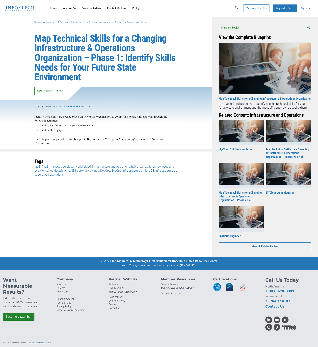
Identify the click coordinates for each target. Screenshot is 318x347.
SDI (73, 170)
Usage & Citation (65, 298)
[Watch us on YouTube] (277, 319)
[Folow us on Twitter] (285, 319)
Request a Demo (285, 8)
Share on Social (229, 27)
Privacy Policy (63, 306)
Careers (60, 287)
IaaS (37, 166)
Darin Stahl (52, 107)
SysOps (116, 170)
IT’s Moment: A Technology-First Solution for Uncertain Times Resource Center (164, 261)
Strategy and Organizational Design (131, 22)
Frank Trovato (67, 107)
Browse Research (170, 284)
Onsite (112, 304)
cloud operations (53, 174)
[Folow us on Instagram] (268, 327)
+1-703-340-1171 (278, 301)
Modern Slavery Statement (70, 310)
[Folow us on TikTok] (277, 327)
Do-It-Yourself (116, 296)
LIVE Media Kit (116, 287)
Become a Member (19, 317)
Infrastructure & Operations (70, 22)
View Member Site (256, 8)
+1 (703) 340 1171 (186, 265)
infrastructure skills (135, 170)
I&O (133, 166)
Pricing (135, 8)
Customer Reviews (91, 8)
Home (53, 8)
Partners (113, 284)
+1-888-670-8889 (279, 291)
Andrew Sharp (83, 107)
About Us (61, 284)
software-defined (88, 170)
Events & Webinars (116, 8)
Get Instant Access (50, 91)
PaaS (45, 166)
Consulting (114, 308)
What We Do (69, 8)
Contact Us (275, 306)
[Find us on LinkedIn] (268, 319)
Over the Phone (117, 300)
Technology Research (44, 22)
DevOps (105, 170)
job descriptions (60, 170)
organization (145, 166)
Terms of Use (63, 302)
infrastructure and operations (111, 166)
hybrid (79, 166)
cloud (87, 166)
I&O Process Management (98, 22)
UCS (151, 170)
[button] (305, 8)
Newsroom (62, 291)
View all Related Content (265, 246)
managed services (61, 166)
